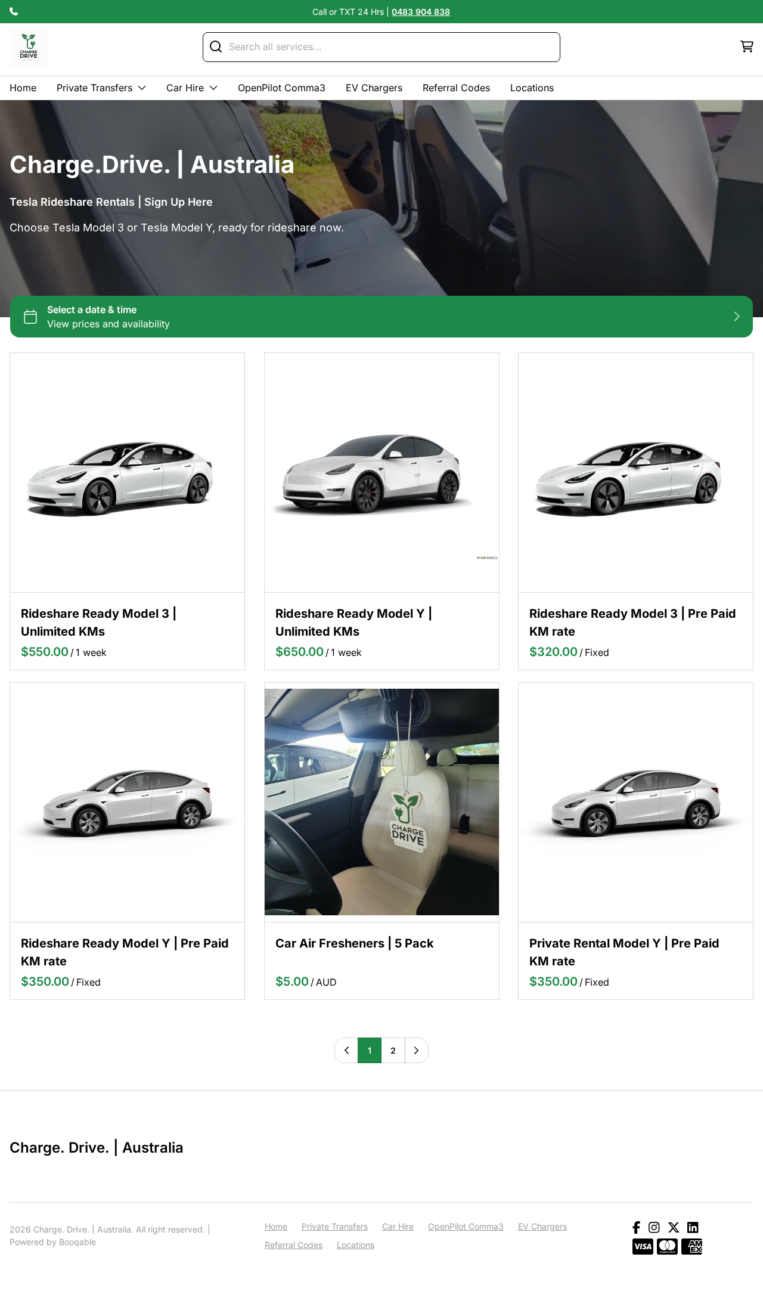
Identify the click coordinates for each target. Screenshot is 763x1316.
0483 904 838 (421, 12)
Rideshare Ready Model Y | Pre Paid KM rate (125, 952)
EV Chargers (374, 88)
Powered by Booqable (53, 1242)
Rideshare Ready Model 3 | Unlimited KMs (98, 622)
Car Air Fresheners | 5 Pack (354, 943)
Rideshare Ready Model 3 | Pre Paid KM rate (632, 622)
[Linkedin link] (692, 1228)
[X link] (673, 1228)
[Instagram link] (654, 1228)
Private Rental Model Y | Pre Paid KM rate (624, 952)
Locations (532, 88)
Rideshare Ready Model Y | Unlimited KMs (353, 622)
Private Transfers (94, 88)
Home (23, 88)
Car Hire (185, 88)
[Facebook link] (636, 1228)
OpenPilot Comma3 (281, 88)
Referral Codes (456, 88)
